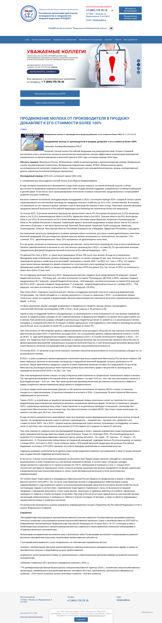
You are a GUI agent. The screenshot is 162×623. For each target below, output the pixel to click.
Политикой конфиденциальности (92, 616)
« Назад (23, 129)
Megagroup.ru (147, 612)
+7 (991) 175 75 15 (96, 10)
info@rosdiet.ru (99, 20)
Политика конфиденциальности (31, 617)
